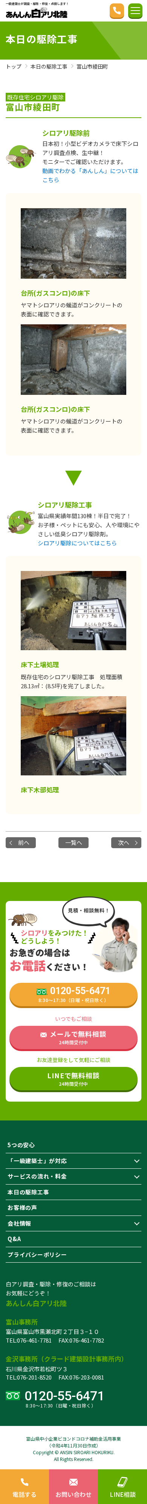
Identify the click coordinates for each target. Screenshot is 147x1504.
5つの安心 (21, 1145)
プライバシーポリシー (37, 1254)
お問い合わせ (73, 1494)
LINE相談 (123, 1494)
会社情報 (19, 1223)
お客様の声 (22, 1207)
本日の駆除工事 (28, 1192)
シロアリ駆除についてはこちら (77, 543)
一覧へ (73, 842)
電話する (24, 1494)
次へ (123, 842)
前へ (23, 842)
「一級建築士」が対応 (37, 1161)
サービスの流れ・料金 (37, 1176)
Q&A (14, 1239)
